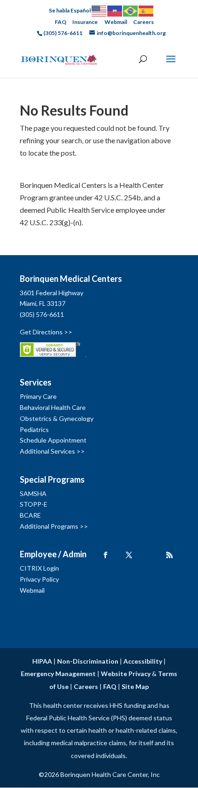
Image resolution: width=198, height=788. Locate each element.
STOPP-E (33, 504)
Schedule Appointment (53, 440)
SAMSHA (33, 493)
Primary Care (38, 396)
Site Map (135, 686)
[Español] (146, 10)
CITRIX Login (39, 568)
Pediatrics (34, 429)
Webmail (116, 21)
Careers (143, 21)
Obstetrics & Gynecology (56, 418)
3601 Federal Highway (51, 293)
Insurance (85, 21)
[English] (99, 10)
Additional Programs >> (54, 526)
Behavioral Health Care (53, 407)
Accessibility (142, 661)
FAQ (60, 21)
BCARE (30, 515)
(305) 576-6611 (42, 314)
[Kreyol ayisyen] (115, 10)
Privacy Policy (39, 579)
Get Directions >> (46, 332)
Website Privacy (126, 673)
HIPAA (42, 661)
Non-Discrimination (87, 661)
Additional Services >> (52, 451)
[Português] (131, 10)
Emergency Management (58, 673)
